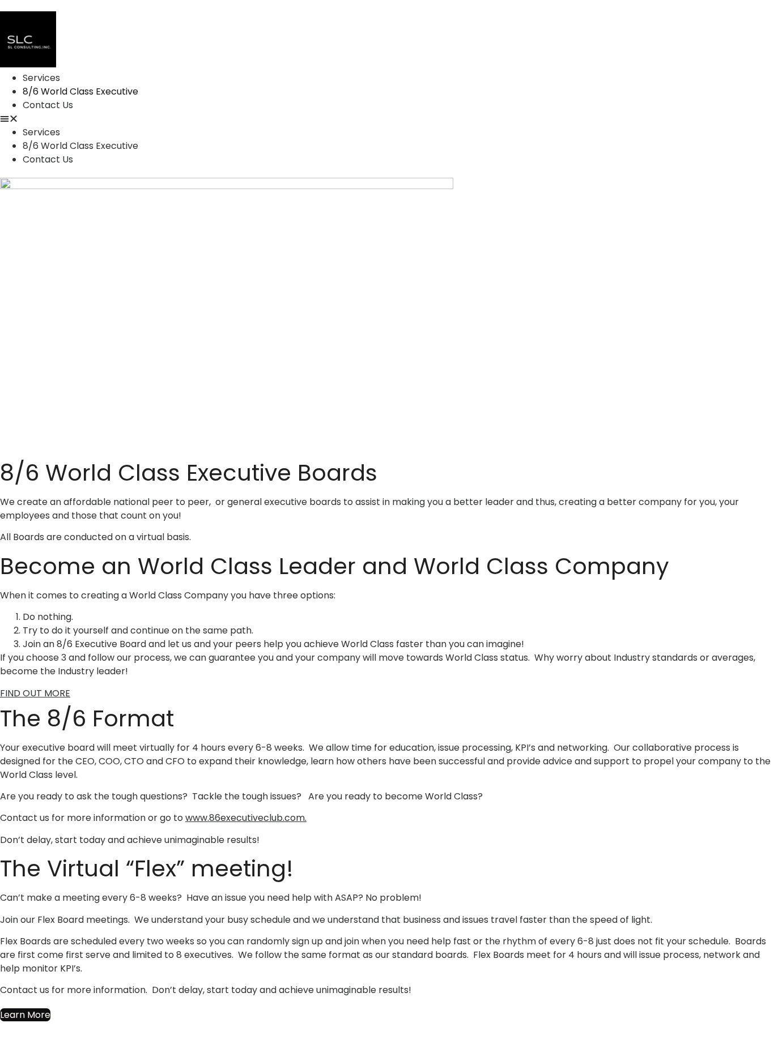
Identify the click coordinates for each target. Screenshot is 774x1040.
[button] (297, 119)
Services (41, 77)
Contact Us (48, 105)
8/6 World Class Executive (80, 91)
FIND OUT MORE (35, 693)
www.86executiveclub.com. (246, 817)
